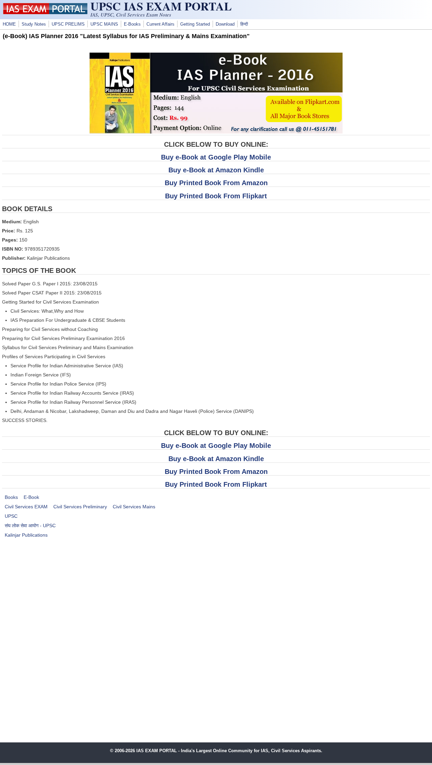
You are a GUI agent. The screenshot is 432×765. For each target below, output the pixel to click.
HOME (9, 24)
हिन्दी (244, 24)
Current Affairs (160, 24)
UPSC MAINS (104, 24)
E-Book (31, 497)
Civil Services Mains (134, 506)
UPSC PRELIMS (68, 24)
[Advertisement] (216, 601)
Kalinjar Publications (26, 535)
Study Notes (34, 24)
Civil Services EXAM (26, 506)
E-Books (132, 24)
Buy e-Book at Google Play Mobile (216, 157)
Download (225, 24)
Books (11, 497)
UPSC (11, 516)
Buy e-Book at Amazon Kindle (216, 170)
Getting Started (195, 24)
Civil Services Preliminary (80, 506)
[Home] (45, 12)
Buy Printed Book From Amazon (216, 183)
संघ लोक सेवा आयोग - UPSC (30, 525)
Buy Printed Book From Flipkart (216, 196)
